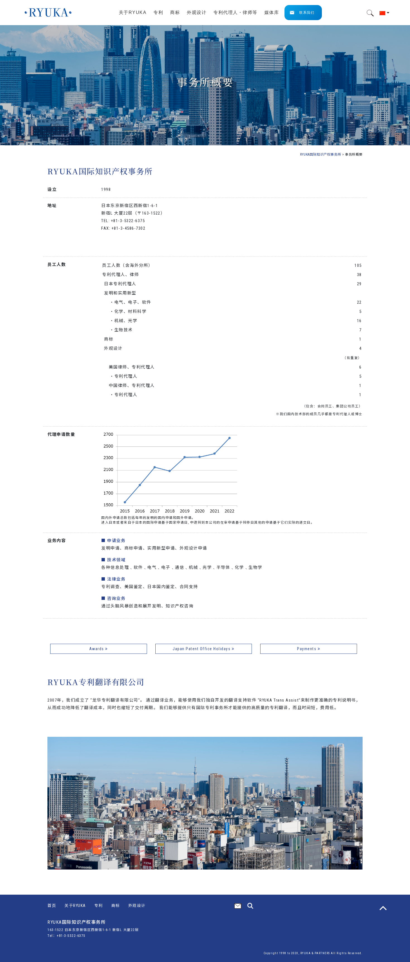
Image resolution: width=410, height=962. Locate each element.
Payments (307, 649)
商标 (115, 905)
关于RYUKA (75, 905)
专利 (98, 905)
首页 (51, 905)
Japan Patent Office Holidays (202, 649)
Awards (97, 649)
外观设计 (137, 905)
